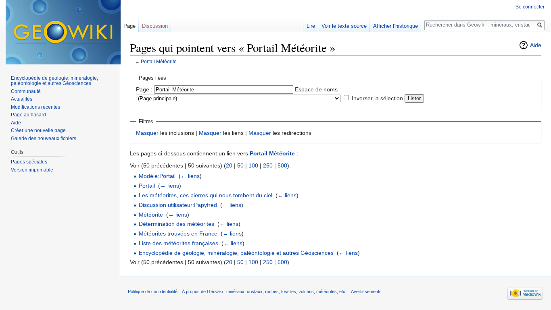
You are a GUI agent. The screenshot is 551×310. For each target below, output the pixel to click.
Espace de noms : (318, 89)
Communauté (26, 91)
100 (253, 165)
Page (129, 26)
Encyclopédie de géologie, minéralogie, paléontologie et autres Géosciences (236, 253)
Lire (311, 26)
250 (268, 165)
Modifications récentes (35, 107)
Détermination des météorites (176, 224)
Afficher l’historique (395, 26)
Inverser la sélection (377, 98)
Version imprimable (32, 170)
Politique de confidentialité (152, 291)
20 (229, 165)
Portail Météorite (159, 61)
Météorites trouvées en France (178, 233)
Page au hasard (28, 115)
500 (282, 165)
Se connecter (530, 7)
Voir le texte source (344, 26)
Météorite (151, 214)
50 (240, 165)
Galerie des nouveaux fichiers (43, 138)
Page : (144, 89)
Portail (147, 185)
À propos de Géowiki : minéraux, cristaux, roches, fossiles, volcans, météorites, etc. (264, 291)
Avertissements (366, 291)
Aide (535, 45)
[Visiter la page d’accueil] (63, 32)
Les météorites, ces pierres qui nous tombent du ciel (205, 195)
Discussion (155, 26)
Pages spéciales (29, 162)
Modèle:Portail (157, 176)
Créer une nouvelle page (38, 130)
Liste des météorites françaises (178, 243)
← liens (190, 176)
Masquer (147, 133)
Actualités (21, 99)
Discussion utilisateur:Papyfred (178, 205)
